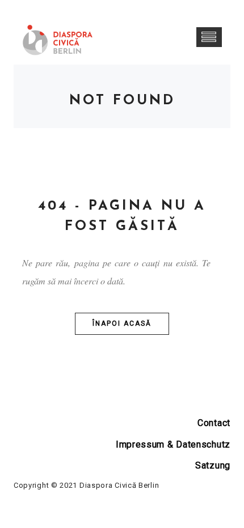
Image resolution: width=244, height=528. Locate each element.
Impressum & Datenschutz (173, 444)
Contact (213, 423)
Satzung (212, 465)
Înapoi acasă (122, 323)
